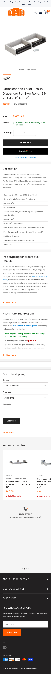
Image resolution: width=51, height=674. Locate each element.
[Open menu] (4, 12)
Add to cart (25, 142)
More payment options (26, 157)
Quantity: (7, 132)
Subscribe (12, 632)
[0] (46, 12)
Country (7, 380)
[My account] (40, 12)
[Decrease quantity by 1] (16, 133)
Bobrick (6, 104)
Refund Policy (9, 432)
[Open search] (35, 12)
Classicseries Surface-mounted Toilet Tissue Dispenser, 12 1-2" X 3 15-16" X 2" (18, 483)
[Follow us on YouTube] (5, 647)
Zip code (7, 404)
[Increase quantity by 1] (33, 133)
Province (7, 392)
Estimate (11, 420)
